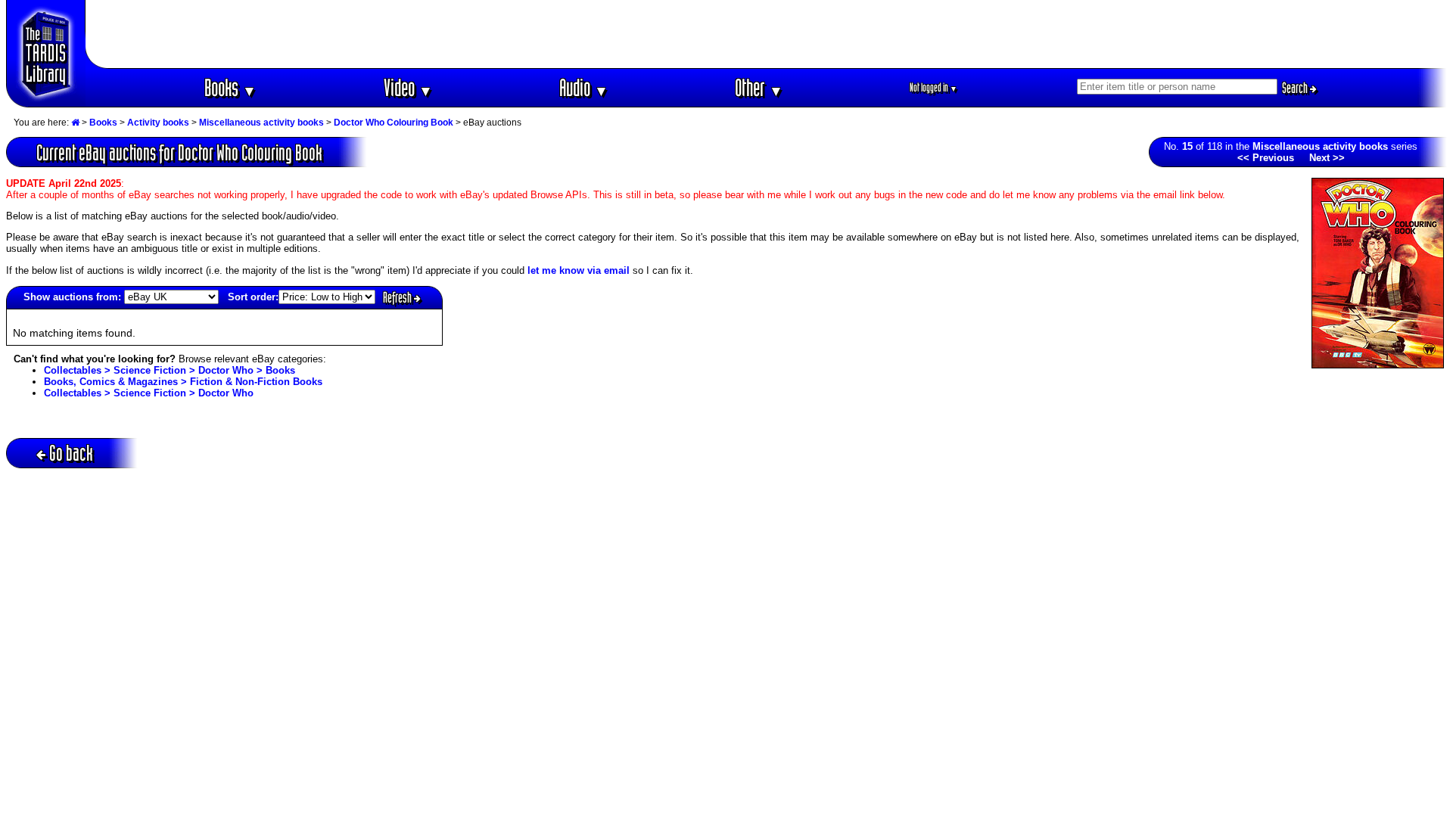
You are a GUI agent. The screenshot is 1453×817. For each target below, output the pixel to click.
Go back (71, 452)
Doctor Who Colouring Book (393, 122)
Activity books (158, 122)
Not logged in (933, 87)
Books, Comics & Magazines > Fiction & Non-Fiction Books (183, 381)
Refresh (398, 297)
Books (230, 87)
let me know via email (578, 270)
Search (1296, 87)
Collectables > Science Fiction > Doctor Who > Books (169, 370)
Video (408, 87)
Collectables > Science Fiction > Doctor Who (149, 393)
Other (759, 87)
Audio (583, 87)
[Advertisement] (766, 34)
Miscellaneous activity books (261, 122)
